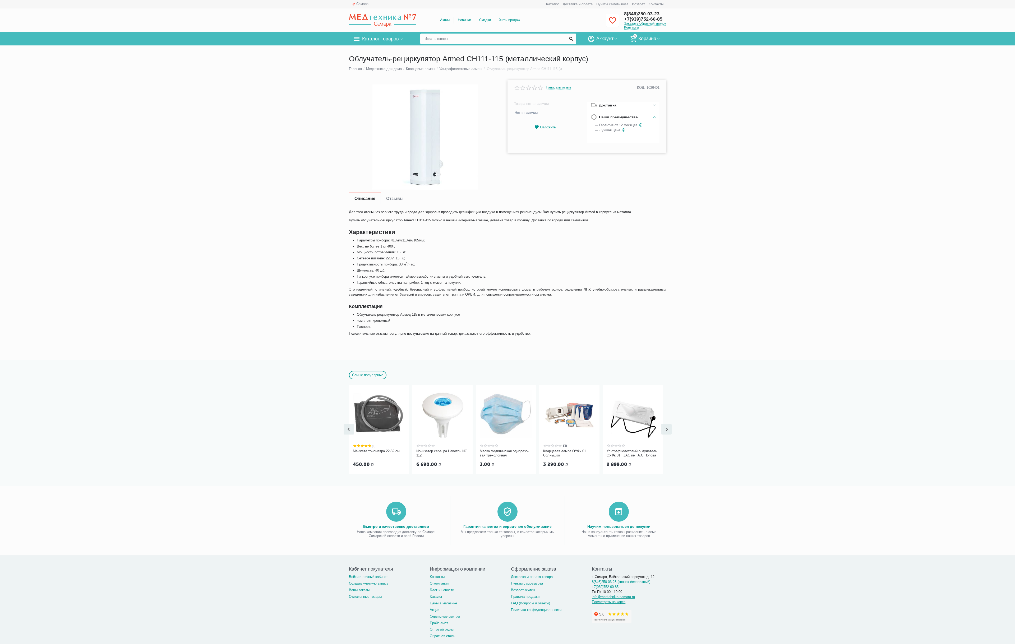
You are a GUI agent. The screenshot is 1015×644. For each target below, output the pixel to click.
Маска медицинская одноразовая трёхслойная (504, 453)
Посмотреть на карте (608, 602)
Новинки (464, 20)
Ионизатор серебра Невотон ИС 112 (441, 453)
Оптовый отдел (442, 629)
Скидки (485, 20)
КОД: (641, 88)
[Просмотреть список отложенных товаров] (612, 23)
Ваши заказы (359, 590)
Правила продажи (525, 597)
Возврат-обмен (523, 590)
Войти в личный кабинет (368, 577)
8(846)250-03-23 (641, 13)
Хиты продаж (509, 20)
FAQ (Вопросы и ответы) (530, 603)
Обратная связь (442, 636)
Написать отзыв (558, 87)
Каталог (552, 4)
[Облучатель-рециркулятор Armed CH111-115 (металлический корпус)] (425, 137)
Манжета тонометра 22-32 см (376, 451)
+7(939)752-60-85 (643, 19)
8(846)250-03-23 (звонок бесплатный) (621, 582)
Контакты (656, 4)
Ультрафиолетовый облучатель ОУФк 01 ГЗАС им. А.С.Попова (632, 453)
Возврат (638, 4)
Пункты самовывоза (612, 4)
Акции (445, 20)
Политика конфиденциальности (536, 610)
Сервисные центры (445, 616)
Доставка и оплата (578, 4)
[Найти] (571, 39)
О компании (439, 583)
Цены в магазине (443, 603)
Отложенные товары (365, 597)
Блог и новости (442, 590)
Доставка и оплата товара (532, 577)
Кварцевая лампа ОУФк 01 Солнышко (564, 453)
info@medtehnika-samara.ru (613, 597)
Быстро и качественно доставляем (396, 526)
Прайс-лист (439, 623)
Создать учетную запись (369, 583)
